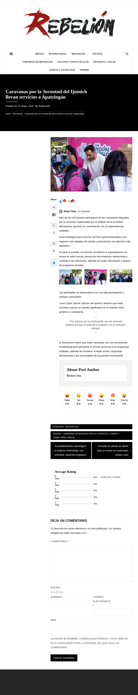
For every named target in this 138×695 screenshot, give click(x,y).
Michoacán (78, 54)
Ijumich (114, 434)
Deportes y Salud (104, 62)
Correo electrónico (99, 601)
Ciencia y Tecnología (62, 70)
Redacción (44, 106)
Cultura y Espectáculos (73, 62)
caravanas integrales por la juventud (85, 434)
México (39, 54)
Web (53, 620)
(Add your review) (110, 477)
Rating (56, 587)
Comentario (60, 541)
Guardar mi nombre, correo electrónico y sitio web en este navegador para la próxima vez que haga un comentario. (89, 643)
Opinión (84, 70)
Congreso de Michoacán (37, 62)
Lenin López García (64, 437)
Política (98, 54)
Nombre (57, 597)
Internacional (58, 54)
